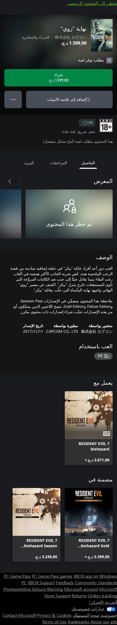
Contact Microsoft (19, 615)
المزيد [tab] (29, 162)
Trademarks (78, 621)
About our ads (103, 621)
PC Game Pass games (52, 576)
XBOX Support (41, 582)
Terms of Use (54, 621)
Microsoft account (81, 589)
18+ (90, 123)
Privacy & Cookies (54, 615)
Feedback (64, 582)
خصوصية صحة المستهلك (95, 615)
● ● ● (13, 99)
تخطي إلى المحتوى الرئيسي (92, 3)
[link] (89, 428)
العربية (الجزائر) (103, 602)
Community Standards (96, 582)
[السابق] (20, 181)
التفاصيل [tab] (88, 162)
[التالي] (9, 181)
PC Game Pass (17, 576)
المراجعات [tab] (58, 162)
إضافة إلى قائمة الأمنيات (66, 99)
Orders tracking (102, 595)
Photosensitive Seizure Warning (33, 589)
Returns (79, 595)
